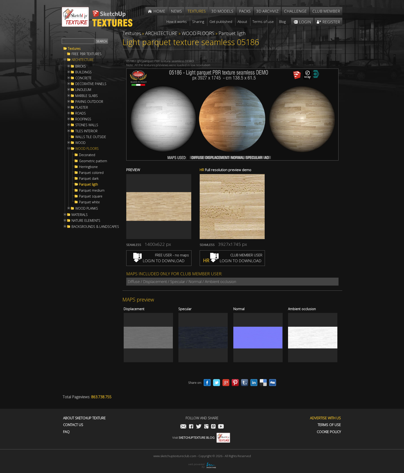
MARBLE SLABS (86, 96)
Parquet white (89, 202)
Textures (74, 49)
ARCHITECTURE (83, 60)
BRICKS (80, 66)
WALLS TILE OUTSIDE (90, 137)
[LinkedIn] (253, 382)
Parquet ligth (88, 184)
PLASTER (81, 107)
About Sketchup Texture (84, 418)
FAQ (66, 432)
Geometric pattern (93, 161)
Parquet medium (92, 190)
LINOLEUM (83, 90)
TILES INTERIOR (86, 131)
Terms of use (329, 425)
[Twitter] (216, 382)
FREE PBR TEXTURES (86, 54)
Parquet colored (91, 173)
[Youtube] (221, 427)
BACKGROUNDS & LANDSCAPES (95, 227)
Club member (326, 11)
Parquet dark (89, 178)
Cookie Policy (329, 432)
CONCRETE (83, 78)
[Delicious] (263, 382)
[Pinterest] (235, 382)
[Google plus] (225, 382)
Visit (193, 437)
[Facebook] (207, 382)
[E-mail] (183, 427)
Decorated (87, 155)
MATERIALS (80, 215)
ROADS (80, 113)
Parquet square (90, 196)
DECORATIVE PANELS (90, 84)
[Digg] (272, 382)
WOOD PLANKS (86, 208)
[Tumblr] (244, 382)
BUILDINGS (83, 72)
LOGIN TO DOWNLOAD (163, 260)
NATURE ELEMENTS (86, 221)
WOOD (80, 143)
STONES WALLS (86, 125)
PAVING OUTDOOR (89, 102)
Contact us (73, 425)
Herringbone (88, 167)
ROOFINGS (83, 119)
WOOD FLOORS (87, 149)
